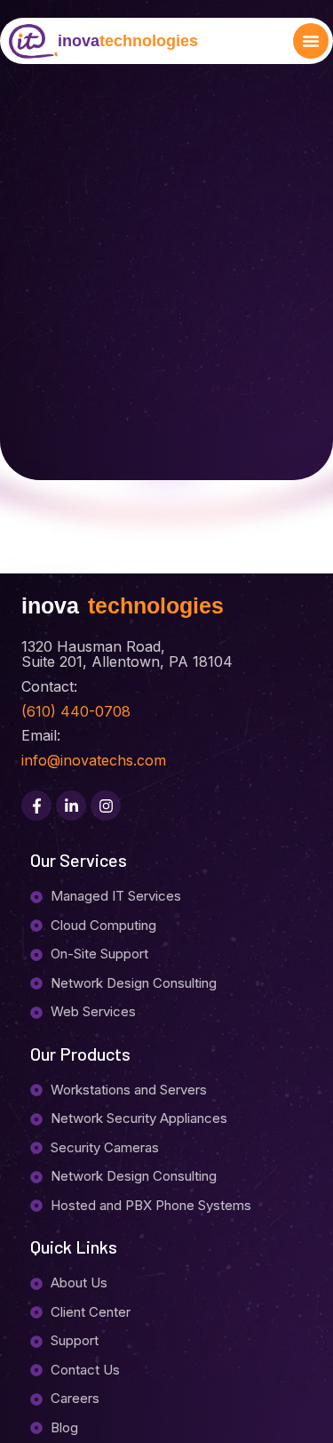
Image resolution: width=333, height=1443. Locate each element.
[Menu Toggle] (311, 41)
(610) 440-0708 (76, 711)
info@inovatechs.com (93, 760)
